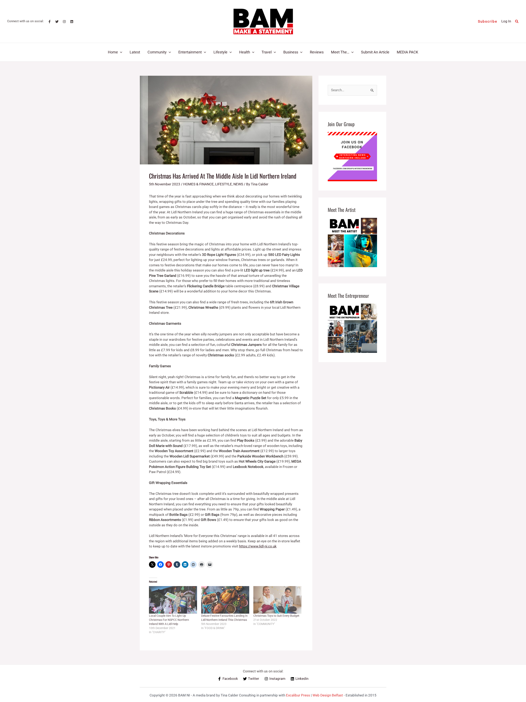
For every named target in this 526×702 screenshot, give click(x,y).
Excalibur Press (298, 695)
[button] (487, 21)
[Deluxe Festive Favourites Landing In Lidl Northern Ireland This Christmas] (225, 600)
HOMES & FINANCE (198, 184)
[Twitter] (57, 21)
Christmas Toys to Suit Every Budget (276, 615)
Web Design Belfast (328, 695)
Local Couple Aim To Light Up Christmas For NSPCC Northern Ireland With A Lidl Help (169, 620)
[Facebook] (49, 21)
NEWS (238, 184)
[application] (120, 52)
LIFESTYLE (223, 184)
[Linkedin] (71, 21)
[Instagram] (64, 21)
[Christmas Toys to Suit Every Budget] (277, 600)
